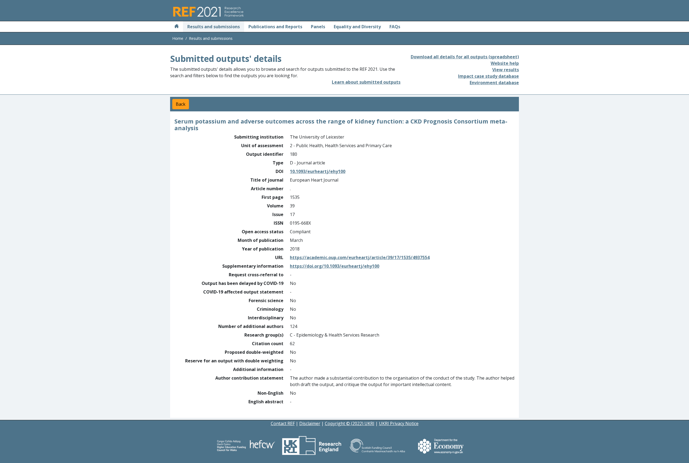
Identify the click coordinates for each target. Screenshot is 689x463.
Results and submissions (213, 27)
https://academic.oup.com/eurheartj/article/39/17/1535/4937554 (360, 257)
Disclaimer (309, 423)
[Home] (176, 26)
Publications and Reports (275, 27)
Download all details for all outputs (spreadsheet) (465, 57)
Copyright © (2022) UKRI (349, 423)
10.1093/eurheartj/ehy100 (317, 171)
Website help (505, 63)
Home (177, 38)
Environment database (494, 83)
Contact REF (283, 423)
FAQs (394, 27)
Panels (318, 27)
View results (505, 70)
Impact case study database (488, 76)
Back (180, 104)
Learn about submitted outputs (366, 82)
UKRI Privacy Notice (399, 423)
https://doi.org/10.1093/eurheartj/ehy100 (334, 266)
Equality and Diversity (357, 27)
